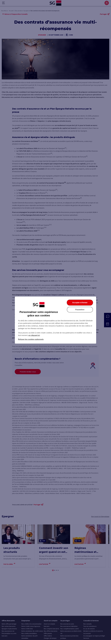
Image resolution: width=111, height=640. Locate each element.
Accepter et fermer (79, 302)
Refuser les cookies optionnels (31, 339)
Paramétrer (79, 309)
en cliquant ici (34, 335)
